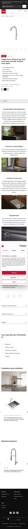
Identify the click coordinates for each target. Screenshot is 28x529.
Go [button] (24, 6)
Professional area (18, 496)
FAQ (15, 498)
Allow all (14, 272)
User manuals (17, 494)
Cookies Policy (21, 523)
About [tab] (23, 250)
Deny (14, 281)
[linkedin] (17, 512)
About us (3, 505)
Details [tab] (14, 250)
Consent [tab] (5, 250)
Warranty (3, 496)
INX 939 (6, 468)
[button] (12, 6)
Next (24, 49)
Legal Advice (5, 523)
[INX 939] (14, 456)
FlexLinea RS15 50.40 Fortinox (12, 415)
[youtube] (14, 512)
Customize (13, 277)
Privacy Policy (13, 523)
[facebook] (10, 512)
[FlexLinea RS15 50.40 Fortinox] (14, 404)
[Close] (25, 1)
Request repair (5, 494)
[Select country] (22, 11)
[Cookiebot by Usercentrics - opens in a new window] (19, 246)
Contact (3, 507)
